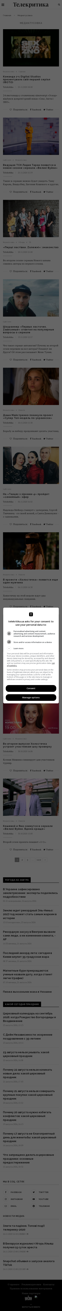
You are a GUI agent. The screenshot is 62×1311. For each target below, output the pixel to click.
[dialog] (31, 655)
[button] (31, 648)
